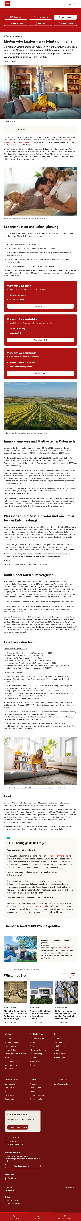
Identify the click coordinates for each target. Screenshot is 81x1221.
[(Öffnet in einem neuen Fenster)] (5, 1178)
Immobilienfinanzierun (60, 856)
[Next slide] (73, 975)
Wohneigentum (63, 948)
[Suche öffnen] (70, 4)
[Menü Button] (74, 4)
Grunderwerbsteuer (38, 906)
